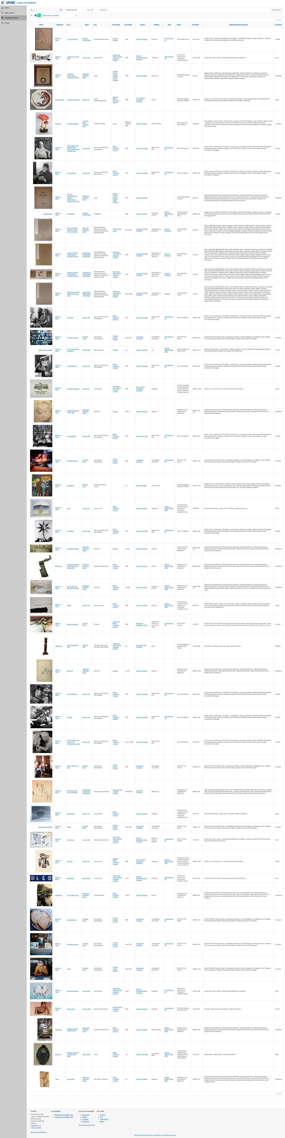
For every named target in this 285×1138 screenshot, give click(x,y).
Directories (104, 1119)
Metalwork (58, 566)
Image (41, 24)
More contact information (38, 1132)
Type (95, 24)
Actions (102, 10)
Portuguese (139, 337)
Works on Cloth (58, 485)
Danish (138, 123)
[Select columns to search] (33, 10)
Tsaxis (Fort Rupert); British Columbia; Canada (117, 57)
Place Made (116, 24)
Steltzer (85, 148)
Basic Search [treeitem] (9, 13)
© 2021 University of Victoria (143, 1135)
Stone (57, 1079)
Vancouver (116, 621)
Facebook (85, 1115)
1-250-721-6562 (36, 1128)
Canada (115, 102)
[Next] (280, 20)
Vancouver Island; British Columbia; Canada (117, 388)
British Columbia (116, 99)
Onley (84, 508)
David (84, 100)
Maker (87, 24)
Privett (85, 350)
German (138, 148)
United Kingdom (115, 79)
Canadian (144, 39)
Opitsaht (115, 97)
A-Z (101, 1117)
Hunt (84, 57)
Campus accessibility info (64, 1117)
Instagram (85, 1121)
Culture (142, 24)
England (115, 40)
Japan (115, 231)
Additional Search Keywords (238, 24)
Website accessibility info (64, 1115)
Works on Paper (58, 39)
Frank (84, 338)
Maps (102, 1121)
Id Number (195, 24)
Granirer (85, 623)
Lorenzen (86, 121)
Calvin (88, 57)
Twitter (84, 1117)
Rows (88, 10)
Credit (179, 24)
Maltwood (86, 74)
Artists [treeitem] (7, 23)
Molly (89, 350)
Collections (59, 24)
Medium (156, 24)
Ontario (115, 338)
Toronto (115, 336)
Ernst (84, 126)
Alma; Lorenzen (86, 123)
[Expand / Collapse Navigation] (2, 2)
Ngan (84, 1054)
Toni (88, 508)
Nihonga (167, 229)
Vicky (84, 486)
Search (102, 1115)
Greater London (115, 74)
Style (169, 24)
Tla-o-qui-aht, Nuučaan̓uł (140, 99)
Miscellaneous (59, 100)
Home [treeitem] (7, 8)
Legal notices (157, 1135)
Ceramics (58, 123)
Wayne (89, 1054)
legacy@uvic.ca (36, 1125)
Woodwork (58, 646)
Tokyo (115, 229)
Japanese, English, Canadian (142, 230)
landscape (168, 231)
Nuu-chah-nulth (141, 645)
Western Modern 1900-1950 (169, 214)
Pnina (84, 625)
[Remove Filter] (76, 15)
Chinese (138, 1054)
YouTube (85, 1119)
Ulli (89, 148)
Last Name (278, 24)
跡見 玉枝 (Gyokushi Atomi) (86, 230)
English (138, 39)
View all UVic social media (86, 1125)
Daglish (85, 38)
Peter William (87, 40)
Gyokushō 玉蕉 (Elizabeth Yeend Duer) (87, 254)
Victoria (115, 790)
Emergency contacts (169, 1135)
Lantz (114, 123)
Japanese (139, 790)
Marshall (85, 484)
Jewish (145, 625)
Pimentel (85, 337)
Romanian (139, 623)
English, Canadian (141, 76)
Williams (85, 645)
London (115, 38)
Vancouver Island (116, 253)
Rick (84, 647)
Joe (88, 100)
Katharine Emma (86, 76)
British (138, 485)
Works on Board (58, 230)
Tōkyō (119, 229)
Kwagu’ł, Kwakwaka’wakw (141, 56)
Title (73, 24)
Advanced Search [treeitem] (11, 18)
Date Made (128, 24)
